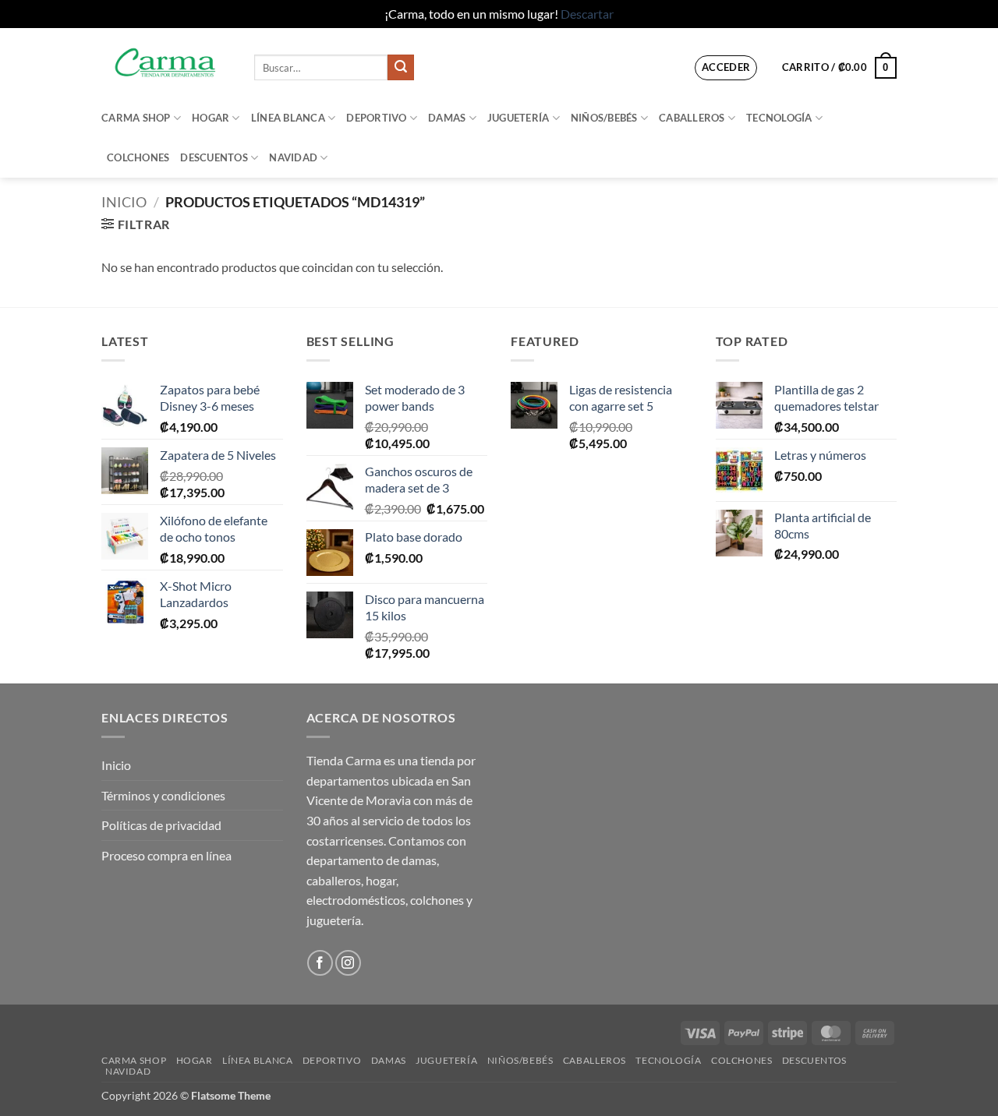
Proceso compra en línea (166, 855)
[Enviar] (401, 68)
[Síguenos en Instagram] (348, 963)
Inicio (124, 201)
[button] (726, 67)
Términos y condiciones (163, 795)
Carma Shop (136, 117)
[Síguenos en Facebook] (320, 963)
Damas (446, 117)
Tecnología (779, 117)
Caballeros (692, 117)
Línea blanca (288, 117)
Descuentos (214, 157)
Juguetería (518, 117)
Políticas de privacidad (161, 825)
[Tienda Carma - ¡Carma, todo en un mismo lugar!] (166, 62)
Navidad (293, 157)
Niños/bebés (604, 117)
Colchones (138, 157)
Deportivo (376, 117)
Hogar (210, 117)
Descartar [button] (587, 13)
